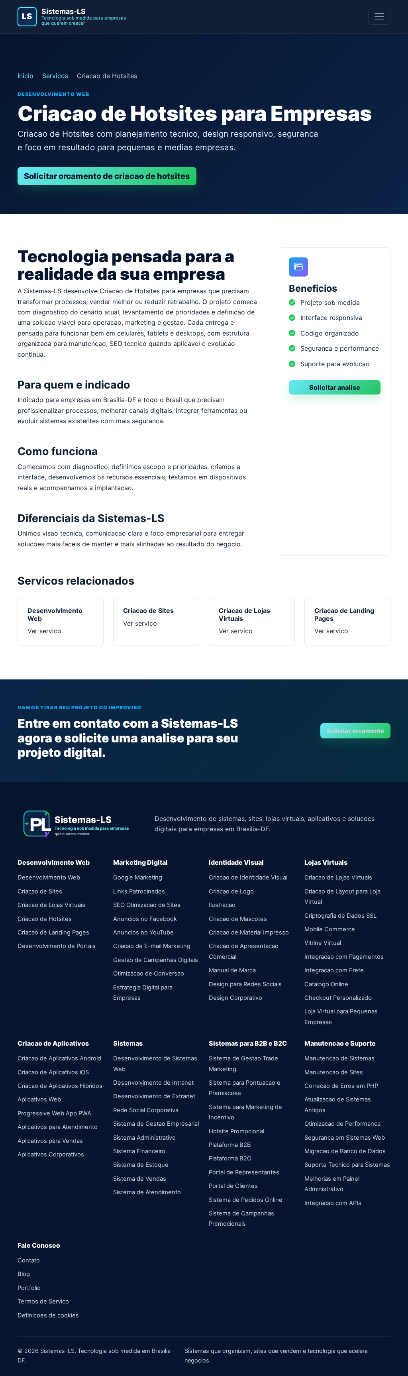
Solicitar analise (334, 387)
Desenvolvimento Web (49, 877)
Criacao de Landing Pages (53, 932)
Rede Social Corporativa (145, 1110)
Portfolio (29, 1288)
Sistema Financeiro (139, 1151)
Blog (24, 1274)
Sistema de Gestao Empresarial (156, 1123)
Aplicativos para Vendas (50, 1140)
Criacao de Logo (231, 891)
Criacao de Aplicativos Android (59, 1058)
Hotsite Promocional (236, 1131)
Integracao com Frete (334, 970)
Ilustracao (222, 905)
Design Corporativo (235, 997)
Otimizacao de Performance (342, 1123)
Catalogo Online (326, 984)
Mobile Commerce (329, 929)
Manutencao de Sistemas (339, 1058)
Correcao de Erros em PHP (341, 1085)
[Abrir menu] (379, 17)
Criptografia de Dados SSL (340, 915)
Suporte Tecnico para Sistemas (347, 1164)
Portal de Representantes (244, 1172)
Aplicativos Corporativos (51, 1154)
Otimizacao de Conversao (148, 973)
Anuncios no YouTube (143, 932)
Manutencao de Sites (333, 1072)
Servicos (55, 76)
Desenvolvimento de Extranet (154, 1096)
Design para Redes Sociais (245, 984)
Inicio (25, 76)
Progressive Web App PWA (54, 1113)
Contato (29, 1260)
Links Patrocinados (139, 891)
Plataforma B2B (230, 1144)
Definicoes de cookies (48, 1315)
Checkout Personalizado (338, 997)
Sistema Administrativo (144, 1137)
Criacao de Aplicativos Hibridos (60, 1085)
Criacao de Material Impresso (249, 932)
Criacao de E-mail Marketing (151, 946)
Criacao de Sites (40, 891)
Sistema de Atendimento (147, 1192)
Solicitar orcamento (355, 730)
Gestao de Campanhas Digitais (155, 960)
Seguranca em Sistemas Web (344, 1137)
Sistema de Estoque (141, 1164)
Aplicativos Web (39, 1099)
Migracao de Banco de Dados (345, 1151)
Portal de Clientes (233, 1186)
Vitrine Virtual (322, 942)
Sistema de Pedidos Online (245, 1199)
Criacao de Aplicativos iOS (53, 1072)
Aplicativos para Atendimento (58, 1127)
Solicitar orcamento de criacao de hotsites (107, 176)
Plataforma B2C (230, 1158)
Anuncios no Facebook (145, 919)
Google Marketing (137, 877)
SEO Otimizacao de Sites (146, 905)
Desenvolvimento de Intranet (153, 1082)
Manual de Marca (232, 970)
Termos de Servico (43, 1301)
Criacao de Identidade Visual (248, 877)
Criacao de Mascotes (238, 919)
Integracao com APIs (332, 1203)
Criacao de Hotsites (45, 919)
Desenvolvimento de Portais (57, 946)
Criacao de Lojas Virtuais (51, 905)
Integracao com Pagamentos (344, 956)
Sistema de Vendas (139, 1178)
